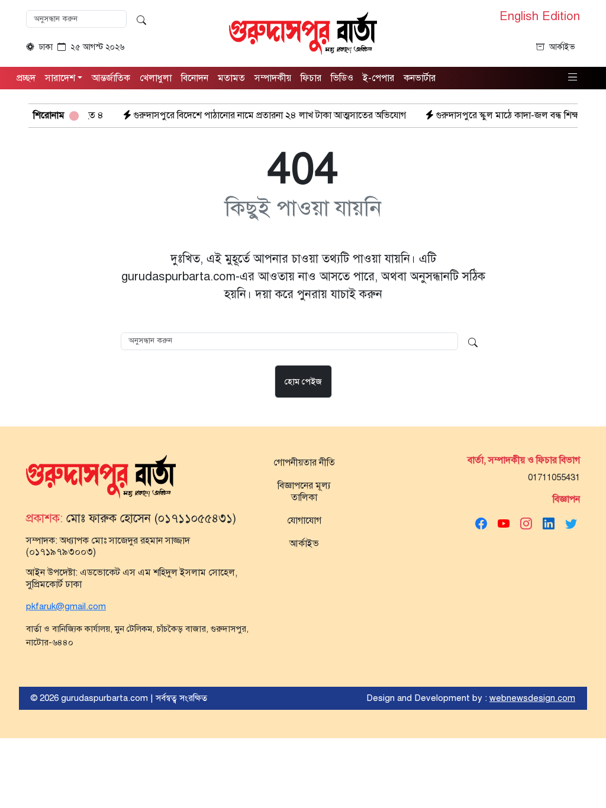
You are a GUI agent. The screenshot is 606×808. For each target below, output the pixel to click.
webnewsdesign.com (532, 698)
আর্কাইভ (562, 47)
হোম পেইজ (303, 381)
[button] (573, 77)
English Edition (539, 16)
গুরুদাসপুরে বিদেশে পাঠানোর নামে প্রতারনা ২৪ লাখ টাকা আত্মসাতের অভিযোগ (249, 115)
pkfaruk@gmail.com (66, 606)
